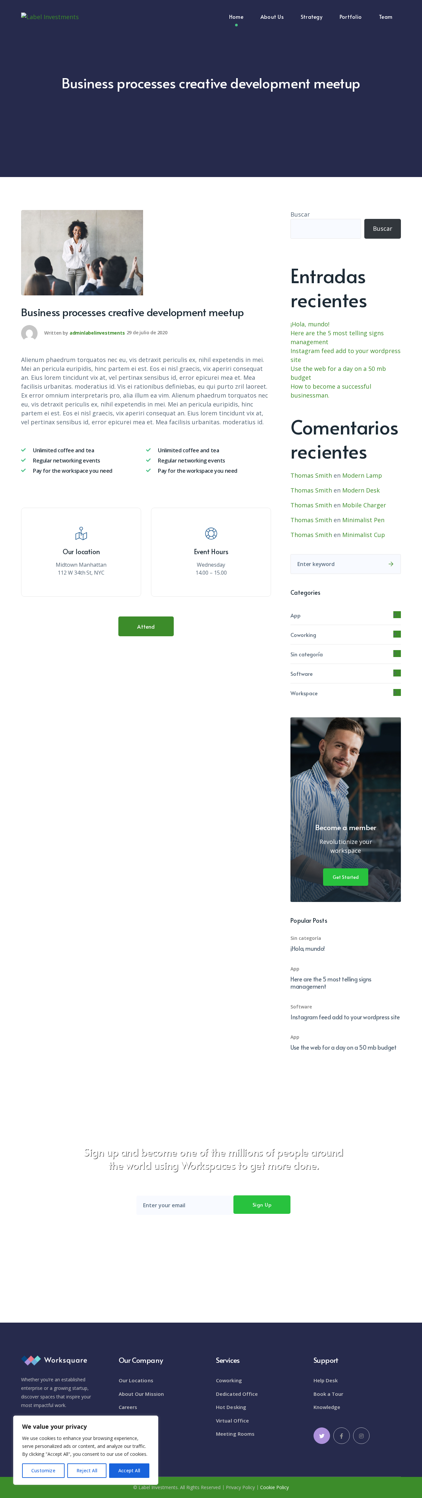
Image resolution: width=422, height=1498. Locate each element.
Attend (146, 626)
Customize (43, 1470)
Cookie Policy (274, 1487)
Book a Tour (329, 1394)
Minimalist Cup (363, 535)
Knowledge (327, 1407)
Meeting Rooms (235, 1433)
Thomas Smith (311, 475)
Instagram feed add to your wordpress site (345, 1017)
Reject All (86, 1470)
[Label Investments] (50, 16)
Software (301, 673)
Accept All (129, 1470)
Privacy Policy (240, 1487)
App (295, 615)
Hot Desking (231, 1407)
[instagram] (361, 1435)
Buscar (300, 214)
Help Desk (326, 1380)
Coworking (303, 634)
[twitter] (322, 1435)
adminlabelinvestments (97, 332)
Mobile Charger (364, 505)
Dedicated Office (237, 1394)
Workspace (303, 693)
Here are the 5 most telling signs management (331, 983)
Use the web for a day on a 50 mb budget (343, 1047)
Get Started (346, 877)
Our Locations (136, 1380)
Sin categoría (306, 654)
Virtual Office (232, 1420)
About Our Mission (141, 1394)
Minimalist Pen (363, 520)
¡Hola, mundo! (309, 324)
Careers (128, 1407)
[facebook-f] (341, 1435)
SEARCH (391, 564)
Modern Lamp (362, 475)
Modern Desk (361, 490)
